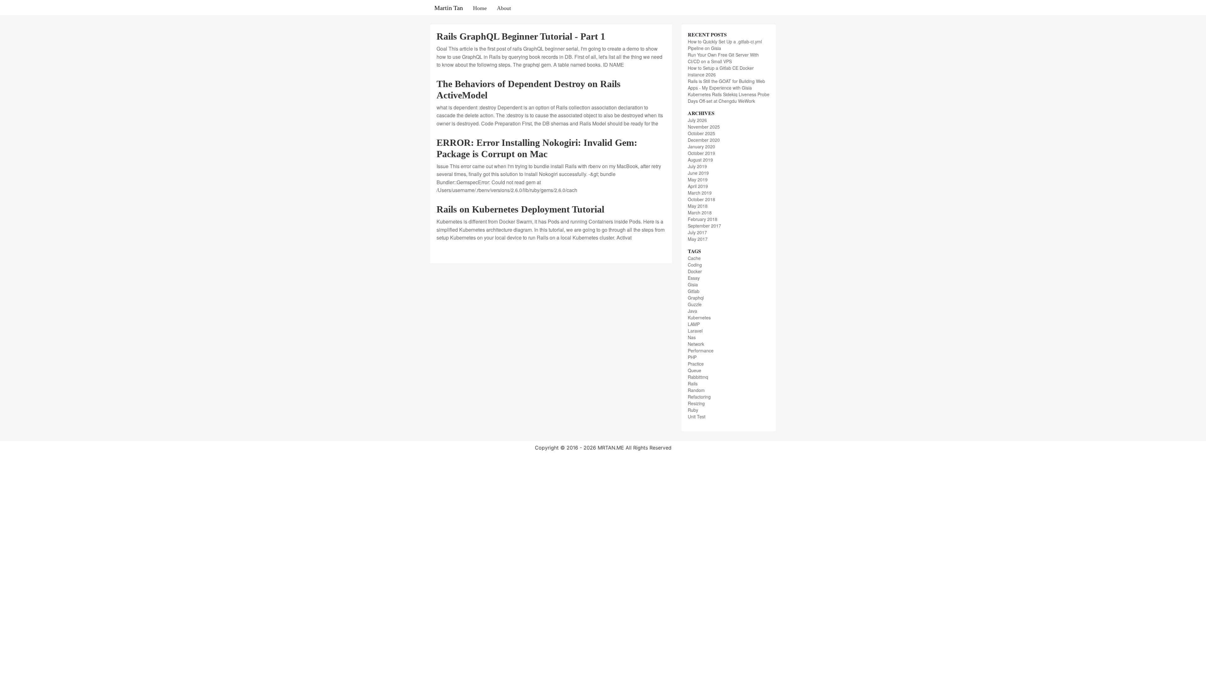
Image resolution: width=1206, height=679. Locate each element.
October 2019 (701, 153)
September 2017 (704, 226)
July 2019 (697, 166)
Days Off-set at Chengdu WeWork (721, 101)
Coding (695, 265)
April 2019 (698, 186)
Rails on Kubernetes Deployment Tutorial (520, 209)
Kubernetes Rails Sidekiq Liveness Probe (728, 94)
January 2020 (701, 146)
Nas (692, 337)
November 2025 (704, 127)
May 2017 (698, 239)
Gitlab (693, 291)
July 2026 (697, 120)
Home (480, 8)
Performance (701, 350)
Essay (694, 278)
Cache (694, 258)
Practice (696, 364)
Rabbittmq (698, 377)
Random (696, 390)
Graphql (696, 298)
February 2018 (702, 219)
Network (696, 344)
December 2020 (704, 140)
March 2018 (700, 212)
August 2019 (700, 160)
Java (692, 311)
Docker (695, 271)
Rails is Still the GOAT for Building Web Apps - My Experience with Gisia (726, 84)
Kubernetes (699, 317)
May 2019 (698, 179)
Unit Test (696, 416)
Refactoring (699, 397)
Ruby (693, 410)
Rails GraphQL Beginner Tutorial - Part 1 (521, 36)
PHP (692, 357)
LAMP (694, 324)
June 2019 (698, 173)
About (504, 8)
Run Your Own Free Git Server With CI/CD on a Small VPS (723, 58)
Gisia (693, 284)
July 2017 (697, 232)
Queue (694, 370)
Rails (693, 383)
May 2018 (698, 206)
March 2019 (700, 193)
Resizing (696, 403)
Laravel (695, 331)
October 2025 (701, 133)
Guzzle (695, 304)
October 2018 (701, 199)
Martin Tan (448, 7)
